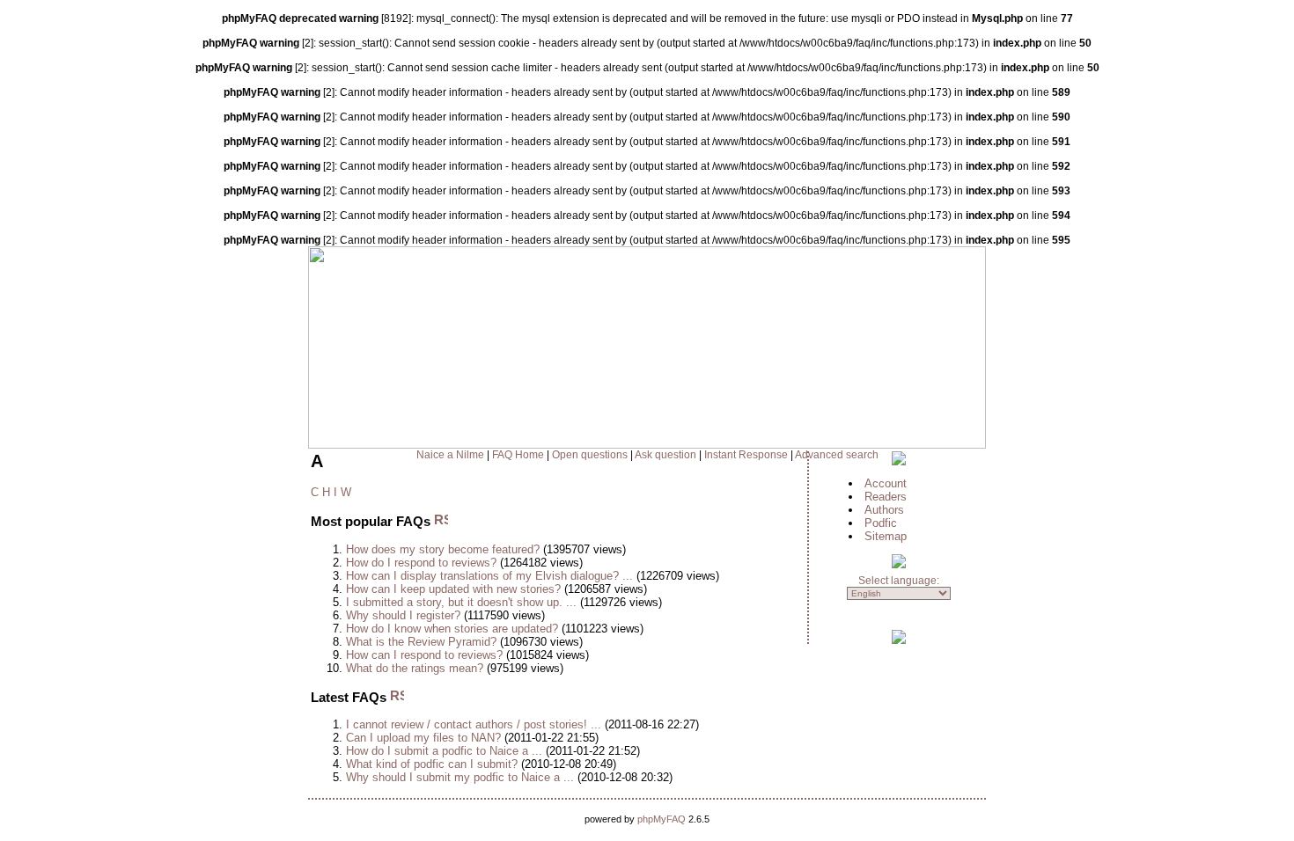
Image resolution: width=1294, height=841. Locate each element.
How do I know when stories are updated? (452, 628)
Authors (884, 509)
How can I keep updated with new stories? (453, 589)
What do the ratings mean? (414, 668)
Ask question (665, 455)
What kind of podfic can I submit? (432, 764)
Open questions (590, 455)
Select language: (898, 580)
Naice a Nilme (450, 455)
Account (885, 483)
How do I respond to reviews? (421, 562)
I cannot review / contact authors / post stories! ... (473, 724)
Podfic (880, 523)
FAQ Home (518, 455)
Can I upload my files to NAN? (423, 737)
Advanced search (837, 455)
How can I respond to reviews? (424, 655)
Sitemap (885, 536)
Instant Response (746, 455)
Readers (885, 496)
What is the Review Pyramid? (421, 641)
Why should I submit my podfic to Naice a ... (460, 777)
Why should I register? (403, 615)
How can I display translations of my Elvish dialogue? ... (489, 575)
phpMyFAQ (661, 819)
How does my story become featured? (443, 549)
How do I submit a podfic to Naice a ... (444, 750)
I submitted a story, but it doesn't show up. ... (461, 602)
